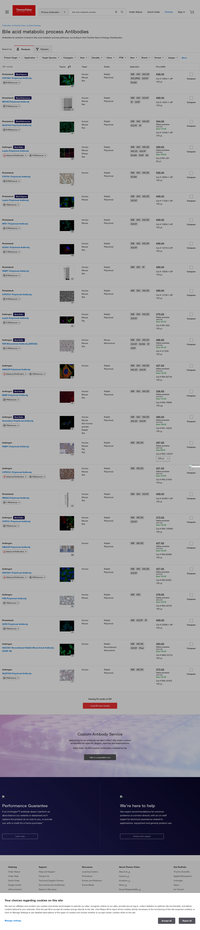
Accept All (167, 920)
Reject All (187, 920)
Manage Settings (13, 920)
